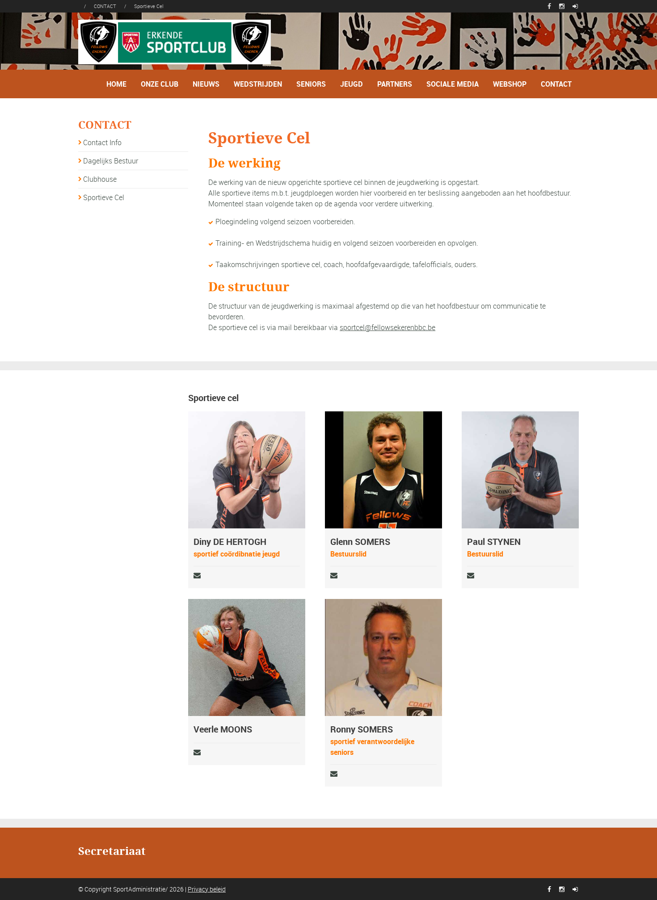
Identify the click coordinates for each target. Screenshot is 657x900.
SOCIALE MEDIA (452, 84)
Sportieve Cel (103, 197)
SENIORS (311, 84)
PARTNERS (394, 84)
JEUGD (351, 84)
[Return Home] (174, 41)
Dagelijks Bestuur (110, 161)
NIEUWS (206, 84)
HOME (116, 84)
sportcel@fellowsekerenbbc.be (387, 327)
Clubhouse (100, 179)
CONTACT (556, 84)
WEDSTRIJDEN (258, 84)
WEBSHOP (509, 84)
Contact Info (102, 142)
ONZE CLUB (159, 84)
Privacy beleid (207, 889)
